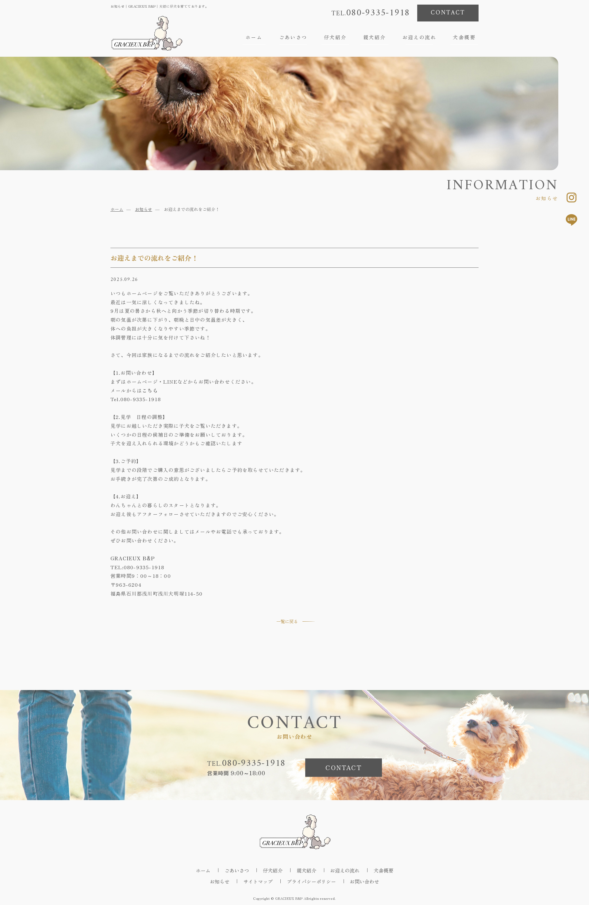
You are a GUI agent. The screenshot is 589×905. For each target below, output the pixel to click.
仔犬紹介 (335, 37)
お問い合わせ (364, 881)
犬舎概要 (464, 37)
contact (448, 13)
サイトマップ (258, 881)
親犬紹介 (374, 37)
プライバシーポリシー (311, 881)
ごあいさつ (293, 37)
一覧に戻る (287, 621)
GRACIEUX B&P (289, 898)
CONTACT (343, 767)
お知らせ (143, 209)
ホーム (253, 37)
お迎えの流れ (419, 37)
